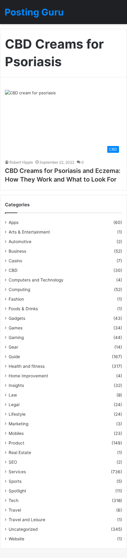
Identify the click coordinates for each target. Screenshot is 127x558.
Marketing (18, 423)
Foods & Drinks (23, 308)
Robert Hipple (21, 162)
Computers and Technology (36, 279)
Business (17, 251)
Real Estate (20, 452)
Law (13, 395)
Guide (14, 356)
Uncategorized (23, 529)
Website (16, 538)
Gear (13, 347)
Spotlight (17, 490)
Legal (14, 404)
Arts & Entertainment (29, 232)
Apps (13, 222)
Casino (15, 260)
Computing (19, 289)
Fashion (16, 299)
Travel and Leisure (27, 519)
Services (17, 471)
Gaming (16, 337)
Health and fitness (27, 366)
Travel (15, 510)
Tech (13, 500)
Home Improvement (28, 375)
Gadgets (17, 318)
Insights (16, 385)
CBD (13, 270)
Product (16, 442)
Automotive (20, 241)
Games (16, 327)
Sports (15, 481)
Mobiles (16, 433)
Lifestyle (17, 414)
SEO (13, 462)
